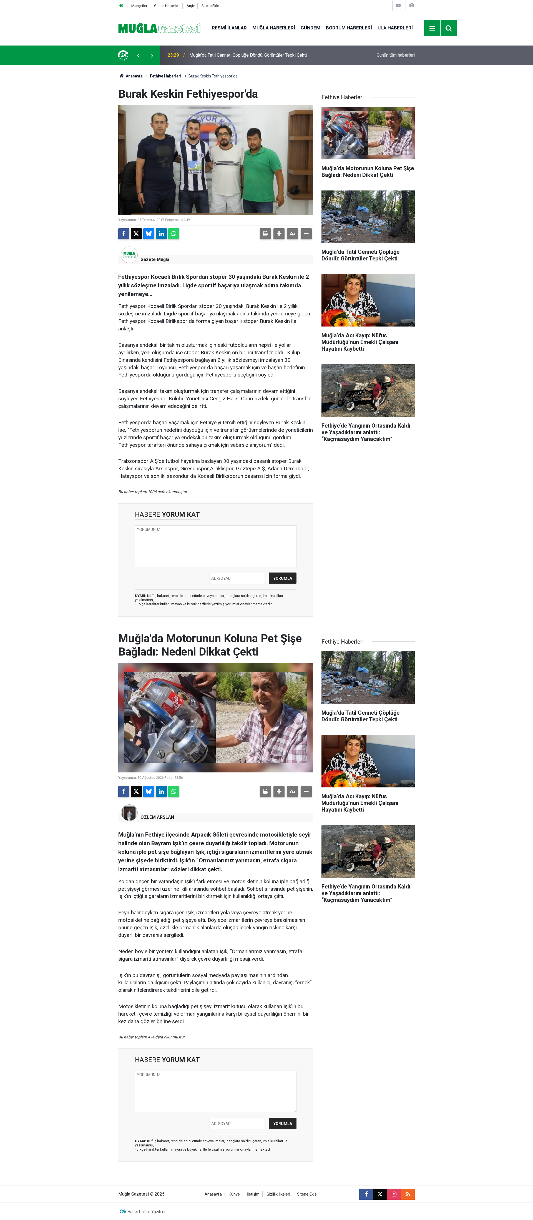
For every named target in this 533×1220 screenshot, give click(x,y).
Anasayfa (134, 76)
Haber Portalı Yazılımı (146, 1211)
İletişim (253, 1194)
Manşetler (139, 6)
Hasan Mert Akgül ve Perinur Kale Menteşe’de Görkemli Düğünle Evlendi (259, 55)
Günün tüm (396, 55)
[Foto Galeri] (412, 5)
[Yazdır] (265, 233)
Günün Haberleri (167, 6)
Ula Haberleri (395, 28)
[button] (279, 233)
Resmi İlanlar (229, 28)
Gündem (310, 28)
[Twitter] (136, 233)
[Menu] (433, 28)
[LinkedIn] (161, 233)
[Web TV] (398, 5)
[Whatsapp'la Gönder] (173, 233)
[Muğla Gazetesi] (159, 27)
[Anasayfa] (121, 6)
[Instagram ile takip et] (394, 1194)
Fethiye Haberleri (165, 76)
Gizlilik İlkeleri (278, 1194)
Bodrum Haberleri (349, 28)
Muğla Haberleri (273, 28)
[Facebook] (123, 233)
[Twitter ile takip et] (380, 1194)
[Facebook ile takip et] (366, 1194)
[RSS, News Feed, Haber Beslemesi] (408, 1194)
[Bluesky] (148, 233)
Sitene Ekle (210, 6)
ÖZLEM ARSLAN (157, 817)
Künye (234, 1194)
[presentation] (138, 55)
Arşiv (191, 6)
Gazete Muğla (154, 259)
